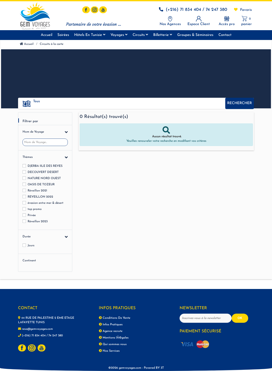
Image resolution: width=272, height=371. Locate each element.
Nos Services (111, 351)
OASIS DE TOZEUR (41, 184)
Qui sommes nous (114, 344)
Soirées (63, 35)
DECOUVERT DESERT (43, 172)
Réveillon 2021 (37, 190)
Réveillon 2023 (38, 221)
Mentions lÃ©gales (115, 337)
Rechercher (239, 103)
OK (240, 318)
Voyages (117, 35)
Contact (224, 35)
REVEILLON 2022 (40, 196)
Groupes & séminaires (195, 35)
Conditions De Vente (116, 318)
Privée (32, 215)
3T (162, 368)
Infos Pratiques (112, 324)
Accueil (46, 35)
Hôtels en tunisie (88, 35)
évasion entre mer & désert (45, 203)
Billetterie (161, 35)
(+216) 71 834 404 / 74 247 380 (196, 9)
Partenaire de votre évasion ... (93, 24)
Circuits (139, 35)
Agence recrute (112, 331)
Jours (31, 245)
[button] (127, 101)
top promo (35, 209)
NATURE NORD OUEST (44, 178)
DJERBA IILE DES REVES (45, 166)
